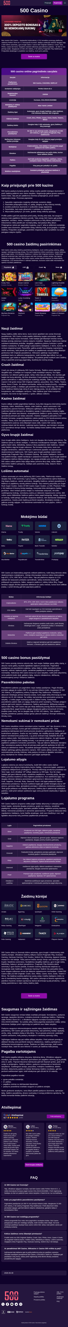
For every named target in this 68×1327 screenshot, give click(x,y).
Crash (41, 267)
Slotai (57, 267)
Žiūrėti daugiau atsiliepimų (34, 1165)
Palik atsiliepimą (55, 1116)
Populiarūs (7, 267)
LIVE (24, 267)
